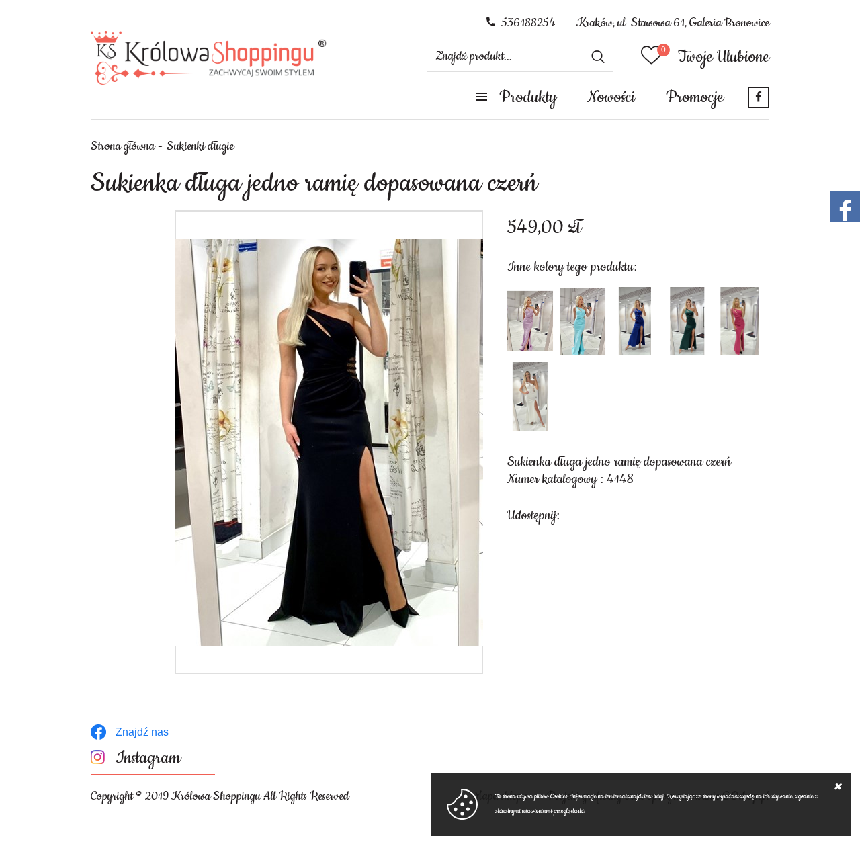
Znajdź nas (142, 732)
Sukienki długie (200, 146)
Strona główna (123, 146)
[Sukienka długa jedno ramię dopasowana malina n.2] (740, 321)
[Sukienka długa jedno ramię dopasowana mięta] (582, 321)
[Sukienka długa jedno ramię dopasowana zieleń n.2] (687, 321)
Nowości (611, 97)
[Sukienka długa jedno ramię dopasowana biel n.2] (530, 396)
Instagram (148, 758)
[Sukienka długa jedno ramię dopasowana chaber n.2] (635, 321)
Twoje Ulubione (723, 57)
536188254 (528, 23)
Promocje (695, 97)
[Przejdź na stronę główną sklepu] (209, 58)
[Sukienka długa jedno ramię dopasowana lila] (530, 321)
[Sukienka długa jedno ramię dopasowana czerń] (329, 442)
